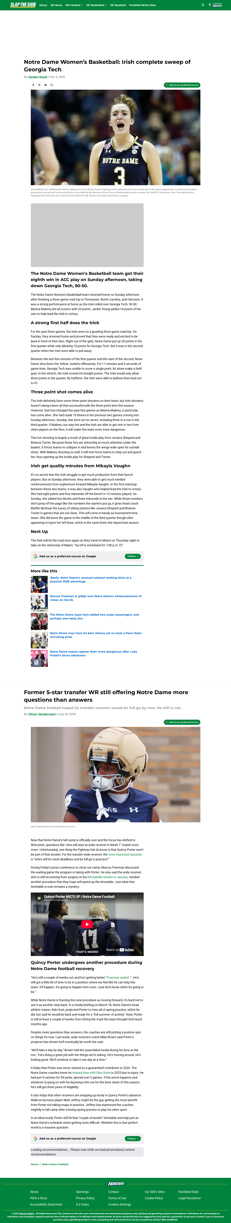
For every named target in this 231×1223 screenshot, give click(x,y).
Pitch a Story (38, 1198)
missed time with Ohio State (91, 1072)
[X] (203, 4)
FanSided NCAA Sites (142, 5)
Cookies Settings (119, 1204)
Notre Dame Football (55, 1164)
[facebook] (209, 4)
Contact (113, 1192)
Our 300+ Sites (155, 1192)
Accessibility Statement (46, 1204)
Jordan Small (37, 77)
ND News (56, 5)
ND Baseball (118, 5)
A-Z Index (82, 1204)
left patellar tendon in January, (107, 877)
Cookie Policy (154, 1198)
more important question (125, 854)
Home (34, 1164)
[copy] (51, 84)
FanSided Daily (188, 1192)
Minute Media (26, 1213)
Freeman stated (118, 977)
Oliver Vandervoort (42, 714)
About (43, 5)
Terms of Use (117, 1198)
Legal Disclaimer (189, 1198)
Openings (82, 1192)
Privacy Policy (85, 1198)
